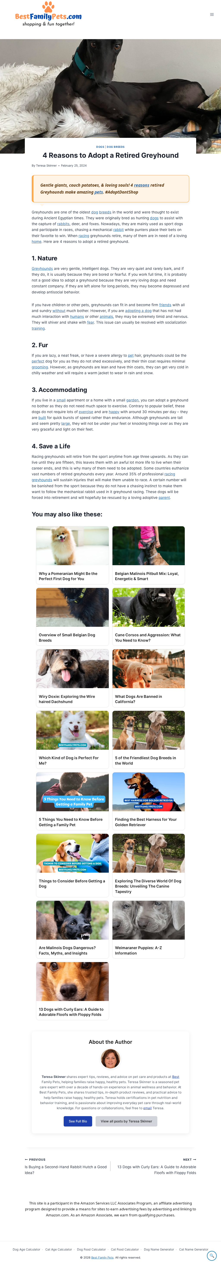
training (38, 328)
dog (94, 212)
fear (90, 322)
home (36, 241)
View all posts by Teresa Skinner (126, 1121)
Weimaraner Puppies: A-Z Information (138, 950)
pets (99, 192)
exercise (86, 412)
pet (131, 355)
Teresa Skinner (46, 165)
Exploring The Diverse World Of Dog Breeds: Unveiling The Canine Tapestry (148, 886)
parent (164, 497)
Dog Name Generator (159, 1249)
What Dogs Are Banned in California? (138, 699)
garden (132, 400)
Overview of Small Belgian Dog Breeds (67, 638)
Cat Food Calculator (125, 1249)
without (58, 311)
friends (165, 305)
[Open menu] (212, 14)
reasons (141, 185)
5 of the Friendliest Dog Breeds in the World (145, 760)
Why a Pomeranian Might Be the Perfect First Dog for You (68, 576)
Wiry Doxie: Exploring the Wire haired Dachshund (67, 699)
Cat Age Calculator (58, 1249)
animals (106, 316)
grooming (40, 367)
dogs (154, 218)
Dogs (100, 146)
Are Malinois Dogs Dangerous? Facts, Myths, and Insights (67, 950)
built (42, 417)
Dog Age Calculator (26, 1249)
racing (84, 236)
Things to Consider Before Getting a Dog (72, 884)
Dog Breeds (116, 146)
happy (114, 412)
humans (77, 316)
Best (175, 1077)
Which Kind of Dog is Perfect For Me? (69, 760)
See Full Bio (78, 1121)
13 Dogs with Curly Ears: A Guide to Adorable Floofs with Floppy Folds (71, 1012)
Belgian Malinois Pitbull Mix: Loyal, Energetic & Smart (147, 576)
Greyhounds (42, 268)
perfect (38, 361)
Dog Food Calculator (91, 1249)
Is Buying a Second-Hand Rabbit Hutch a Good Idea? (66, 1166)
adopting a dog (138, 311)
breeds (105, 212)
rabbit (118, 230)
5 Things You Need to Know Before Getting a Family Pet (71, 822)
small (61, 400)
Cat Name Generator (193, 1249)
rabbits (63, 224)
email (147, 1108)
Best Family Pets (102, 1257)
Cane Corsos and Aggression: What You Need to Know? (148, 638)
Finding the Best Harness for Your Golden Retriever (146, 822)
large (65, 423)
